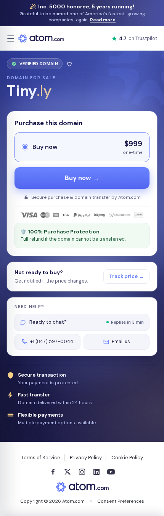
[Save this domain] (69, 63)
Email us (121, 342)
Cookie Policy (127, 457)
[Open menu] (11, 38)
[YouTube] (111, 471)
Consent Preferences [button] (120, 501)
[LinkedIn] (96, 471)
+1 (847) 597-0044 (51, 342)
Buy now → (82, 178)
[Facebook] (53, 471)
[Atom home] (41, 38)
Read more (103, 20)
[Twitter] (67, 471)
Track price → (126, 276)
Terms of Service (40, 457)
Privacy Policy (86, 457)
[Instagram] (82, 471)
